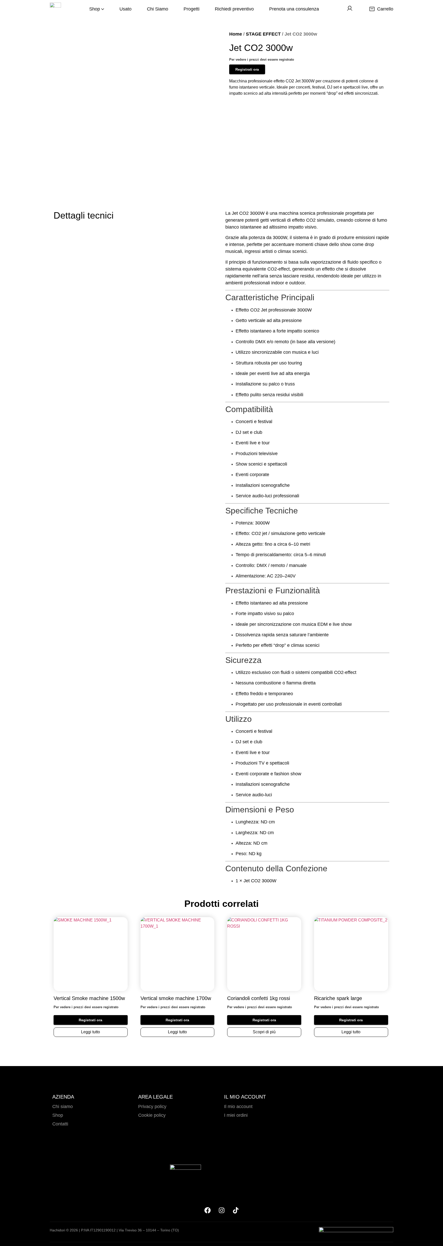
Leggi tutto (90, 1032)
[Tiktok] (235, 1210)
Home (235, 34)
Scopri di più (264, 1032)
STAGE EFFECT (263, 34)
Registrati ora (247, 69)
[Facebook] (207, 1210)
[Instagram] (221, 1210)
